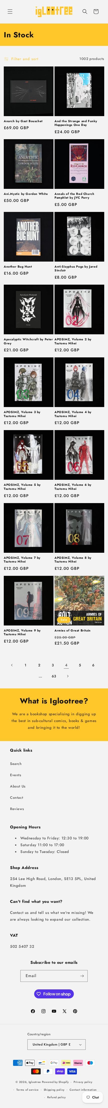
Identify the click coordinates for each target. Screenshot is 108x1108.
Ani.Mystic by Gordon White (26, 194)
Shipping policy (54, 1090)
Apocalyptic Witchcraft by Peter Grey (28, 341)
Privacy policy (83, 1082)
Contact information (83, 1090)
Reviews (17, 808)
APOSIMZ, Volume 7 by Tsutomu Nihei (22, 560)
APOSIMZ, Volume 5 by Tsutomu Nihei (22, 487)
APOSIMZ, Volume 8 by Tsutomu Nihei (73, 560)
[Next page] (67, 676)
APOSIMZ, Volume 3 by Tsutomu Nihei (22, 414)
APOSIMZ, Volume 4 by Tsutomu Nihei (73, 414)
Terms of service (27, 1090)
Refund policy (56, 1097)
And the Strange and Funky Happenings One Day (76, 123)
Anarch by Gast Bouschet (23, 121)
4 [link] (66, 665)
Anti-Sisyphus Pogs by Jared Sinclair (76, 269)
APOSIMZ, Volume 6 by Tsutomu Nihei (73, 487)
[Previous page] (12, 665)
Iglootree (35, 1082)
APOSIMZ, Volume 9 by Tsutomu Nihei (22, 633)
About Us (18, 786)
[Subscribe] (81, 976)
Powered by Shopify (55, 1082)
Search (16, 763)
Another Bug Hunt (18, 267)
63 (54, 676)
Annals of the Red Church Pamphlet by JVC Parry (74, 196)
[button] (10, 11)
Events (15, 774)
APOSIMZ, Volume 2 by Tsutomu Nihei (73, 341)
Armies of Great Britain (73, 631)
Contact (16, 797)
